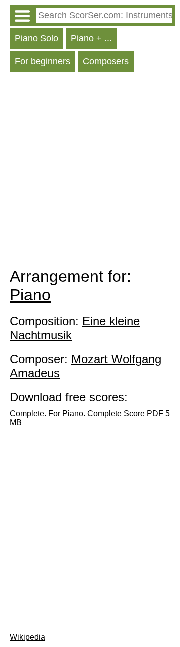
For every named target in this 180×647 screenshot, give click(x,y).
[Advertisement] (90, 172)
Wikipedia (28, 637)
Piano (30, 295)
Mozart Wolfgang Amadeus (86, 366)
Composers (106, 61)
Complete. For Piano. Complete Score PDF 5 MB (90, 418)
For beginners (42, 61)
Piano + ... (91, 38)
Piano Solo (36, 38)
